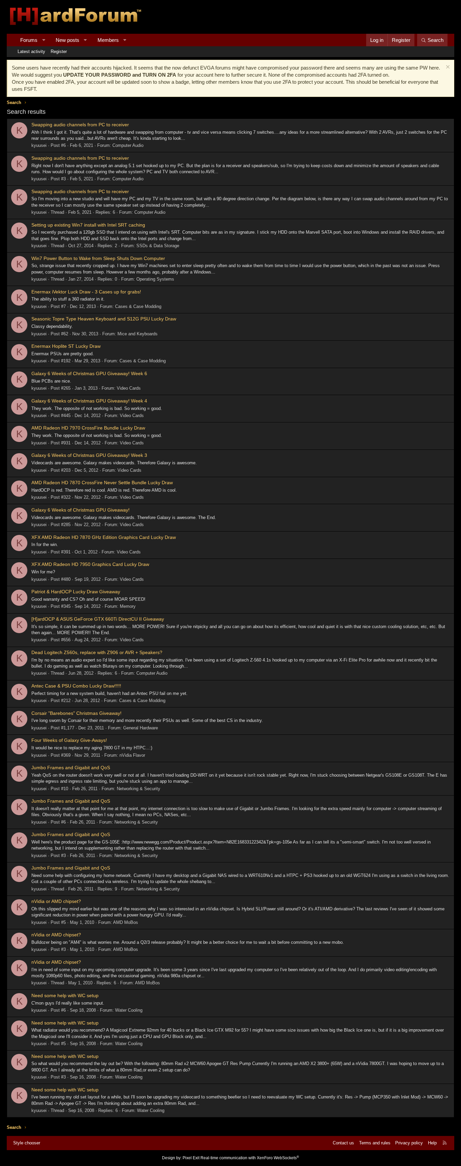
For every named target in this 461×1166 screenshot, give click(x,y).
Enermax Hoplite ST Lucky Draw (66, 346)
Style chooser (26, 1142)
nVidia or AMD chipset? (56, 901)
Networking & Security (138, 788)
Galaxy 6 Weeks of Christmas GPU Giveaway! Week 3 (89, 455)
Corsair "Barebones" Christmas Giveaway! (76, 713)
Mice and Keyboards (137, 333)
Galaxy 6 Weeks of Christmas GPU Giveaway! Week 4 (89, 401)
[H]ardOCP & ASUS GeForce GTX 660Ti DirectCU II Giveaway (97, 619)
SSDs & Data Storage (157, 245)
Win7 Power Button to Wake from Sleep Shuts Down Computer (98, 258)
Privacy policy (409, 1142)
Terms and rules (374, 1142)
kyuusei (39, 145)
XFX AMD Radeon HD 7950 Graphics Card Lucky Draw (90, 564)
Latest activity (31, 51)
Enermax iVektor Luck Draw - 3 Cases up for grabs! (86, 291)
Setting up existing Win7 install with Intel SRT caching (88, 225)
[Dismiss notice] (447, 67)
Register (59, 51)
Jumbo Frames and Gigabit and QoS (70, 767)
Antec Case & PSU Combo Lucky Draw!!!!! (76, 686)
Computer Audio (127, 145)
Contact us (343, 1142)
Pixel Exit (191, 1158)
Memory (128, 606)
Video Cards (129, 388)
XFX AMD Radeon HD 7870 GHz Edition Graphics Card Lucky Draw (103, 537)
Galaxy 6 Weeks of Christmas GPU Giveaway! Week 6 (89, 373)
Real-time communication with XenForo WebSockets (249, 1158)
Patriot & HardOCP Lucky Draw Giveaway (75, 591)
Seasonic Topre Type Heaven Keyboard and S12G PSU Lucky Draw (103, 318)
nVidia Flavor (132, 755)
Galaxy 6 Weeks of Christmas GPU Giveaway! (80, 510)
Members (108, 40)
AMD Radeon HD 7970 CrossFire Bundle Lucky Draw (88, 428)
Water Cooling (128, 1010)
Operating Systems (155, 279)
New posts (67, 40)
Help (432, 1142)
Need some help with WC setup (65, 995)
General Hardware (140, 727)
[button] (43, 40)
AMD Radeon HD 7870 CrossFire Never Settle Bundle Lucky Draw (102, 482)
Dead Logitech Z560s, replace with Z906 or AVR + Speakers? (96, 652)
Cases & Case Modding (138, 306)
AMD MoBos (125, 922)
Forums (28, 40)
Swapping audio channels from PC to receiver (80, 124)
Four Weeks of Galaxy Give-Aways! (69, 740)
